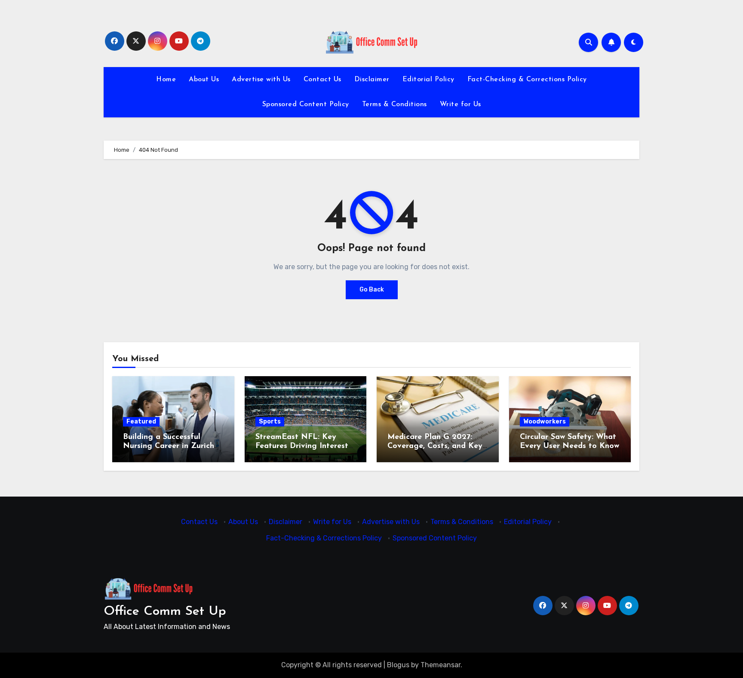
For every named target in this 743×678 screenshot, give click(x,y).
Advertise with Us (261, 79)
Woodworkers (544, 421)
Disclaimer (372, 79)
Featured (141, 421)
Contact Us (322, 79)
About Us (204, 79)
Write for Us (460, 104)
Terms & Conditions (394, 104)
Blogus (398, 665)
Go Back (371, 289)
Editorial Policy (428, 79)
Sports (270, 421)
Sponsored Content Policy (305, 104)
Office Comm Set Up (165, 611)
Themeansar (441, 665)
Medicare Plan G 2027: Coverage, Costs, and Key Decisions (434, 446)
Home (166, 79)
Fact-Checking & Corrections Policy (527, 79)
